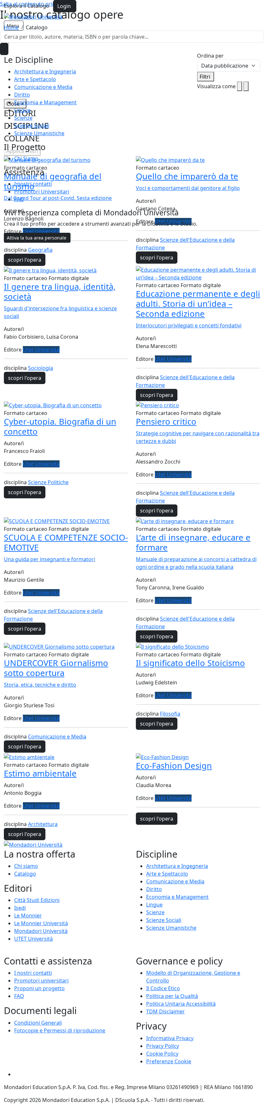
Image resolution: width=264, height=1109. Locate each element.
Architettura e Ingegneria (45, 71)
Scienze (23, 117)
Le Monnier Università (41, 923)
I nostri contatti (33, 183)
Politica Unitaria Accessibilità (181, 1003)
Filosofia (170, 713)
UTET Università (33, 938)
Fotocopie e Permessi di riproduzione (59, 1030)
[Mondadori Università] (33, 844)
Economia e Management (45, 102)
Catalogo (25, 873)
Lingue (22, 110)
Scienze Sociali (31, 125)
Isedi (20, 907)
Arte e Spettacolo (35, 79)
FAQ (19, 199)
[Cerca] (4, 49)
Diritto (22, 94)
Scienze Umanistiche (39, 133)
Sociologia (40, 367)
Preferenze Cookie (168, 1061)
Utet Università (41, 349)
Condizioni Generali (38, 1022)
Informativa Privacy (169, 1038)
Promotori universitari (41, 980)
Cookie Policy (162, 1053)
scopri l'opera (24, 259)
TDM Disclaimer (165, 1011)
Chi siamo (26, 865)
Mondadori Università (41, 931)
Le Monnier (28, 915)
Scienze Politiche (48, 482)
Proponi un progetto (39, 988)
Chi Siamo (26, 158)
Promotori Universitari (41, 191)
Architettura (43, 824)
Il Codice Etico (163, 988)
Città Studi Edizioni (37, 900)
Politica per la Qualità (172, 996)
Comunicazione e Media (43, 86)
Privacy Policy (162, 1045)
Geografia (40, 249)
